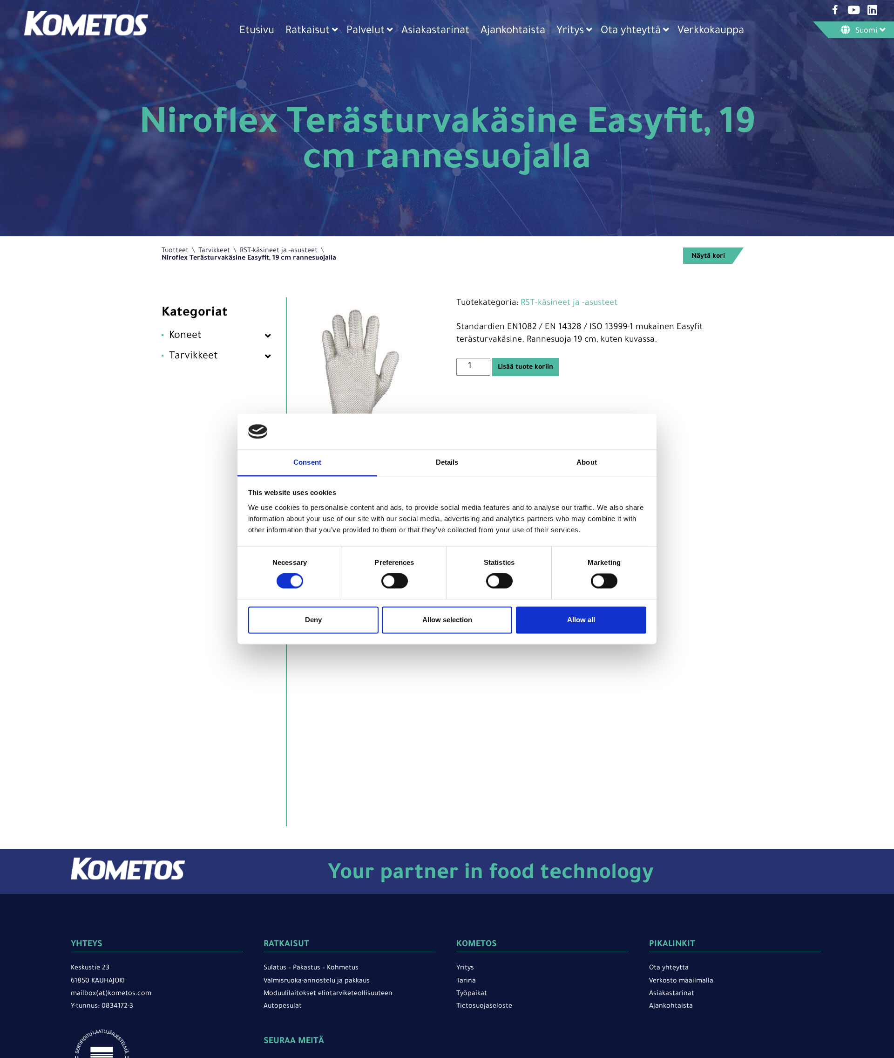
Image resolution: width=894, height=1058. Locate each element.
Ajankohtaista (513, 31)
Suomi (866, 31)
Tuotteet (175, 251)
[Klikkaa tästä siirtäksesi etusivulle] (86, 35)
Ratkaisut (307, 31)
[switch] (394, 581)
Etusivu (256, 31)
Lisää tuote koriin (525, 367)
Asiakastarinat (435, 31)
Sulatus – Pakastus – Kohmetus (311, 968)
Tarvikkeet (214, 251)
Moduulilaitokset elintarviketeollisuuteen (328, 994)
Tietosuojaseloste (484, 1006)
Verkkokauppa (710, 31)
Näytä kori (708, 257)
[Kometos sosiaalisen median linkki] (834, 10)
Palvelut (365, 31)
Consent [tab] (307, 462)
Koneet (185, 336)
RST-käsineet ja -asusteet (279, 251)
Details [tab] (447, 462)
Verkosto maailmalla (681, 981)
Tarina (466, 981)
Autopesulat (283, 1006)
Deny (313, 620)
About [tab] (586, 462)
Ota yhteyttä (631, 31)
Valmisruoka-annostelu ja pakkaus (317, 981)
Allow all (581, 620)
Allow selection (447, 620)
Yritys (570, 31)
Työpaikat (471, 994)
